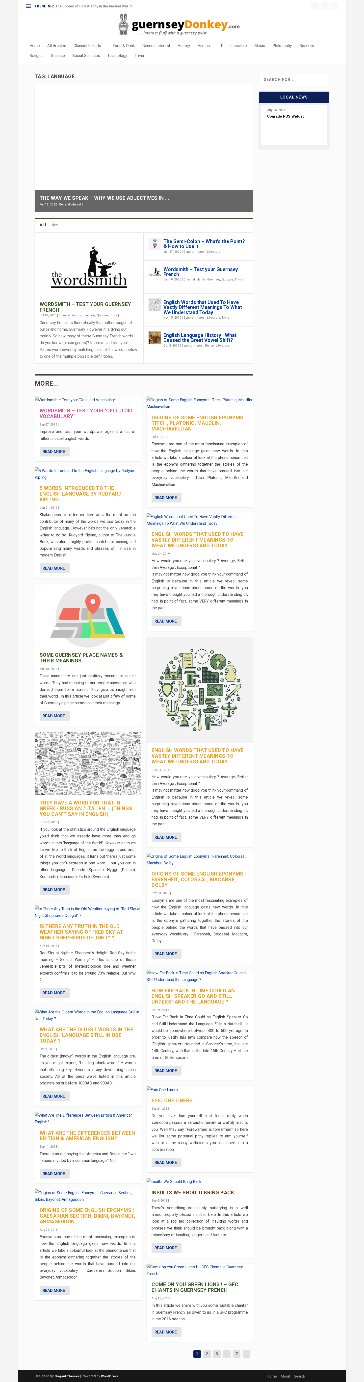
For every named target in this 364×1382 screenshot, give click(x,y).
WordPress (109, 1376)
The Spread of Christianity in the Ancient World (93, 6)
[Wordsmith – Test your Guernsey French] (89, 267)
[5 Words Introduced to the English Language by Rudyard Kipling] (88, 474)
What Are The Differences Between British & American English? (87, 1136)
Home (34, 46)
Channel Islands (87, 46)
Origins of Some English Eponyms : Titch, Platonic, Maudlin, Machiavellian (199, 423)
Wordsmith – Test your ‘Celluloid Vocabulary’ (86, 413)
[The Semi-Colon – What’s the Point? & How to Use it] (155, 244)
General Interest (156, 46)
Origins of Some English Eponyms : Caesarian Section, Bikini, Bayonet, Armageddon (87, 1216)
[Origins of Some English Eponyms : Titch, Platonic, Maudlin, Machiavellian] (200, 403)
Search (299, 1376)
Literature (238, 46)
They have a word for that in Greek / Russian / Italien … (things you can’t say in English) (86, 808)
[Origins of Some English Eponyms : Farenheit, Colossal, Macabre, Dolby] (200, 859)
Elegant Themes (66, 1376)
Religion (36, 56)
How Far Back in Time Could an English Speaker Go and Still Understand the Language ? (193, 996)
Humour (204, 46)
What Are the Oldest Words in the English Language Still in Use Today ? (86, 1035)
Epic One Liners (172, 1101)
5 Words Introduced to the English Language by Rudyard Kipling (81, 494)
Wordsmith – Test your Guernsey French (85, 307)
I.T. (220, 46)
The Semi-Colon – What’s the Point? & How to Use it (204, 243)
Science (58, 56)
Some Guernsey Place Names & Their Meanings (81, 658)
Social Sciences (86, 56)
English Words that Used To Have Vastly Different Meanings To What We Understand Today (202, 307)
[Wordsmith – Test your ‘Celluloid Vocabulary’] (88, 400)
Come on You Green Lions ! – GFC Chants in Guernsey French (195, 1287)
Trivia (139, 56)
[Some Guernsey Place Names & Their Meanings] (88, 616)
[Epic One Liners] (200, 1089)
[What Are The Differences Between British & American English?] (88, 1118)
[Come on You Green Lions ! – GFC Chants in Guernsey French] (200, 1270)
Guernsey (88, 315)
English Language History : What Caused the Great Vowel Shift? (199, 337)
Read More (54, 451)
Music (259, 46)
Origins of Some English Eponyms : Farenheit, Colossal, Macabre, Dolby (199, 879)
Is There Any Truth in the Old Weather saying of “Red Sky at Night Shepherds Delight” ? (81, 932)
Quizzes (306, 46)
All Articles (56, 46)
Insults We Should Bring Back (193, 1193)
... (227, 1354)
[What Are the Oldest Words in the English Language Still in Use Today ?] (88, 1015)
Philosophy (282, 46)
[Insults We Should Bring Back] (200, 1181)
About (285, 1376)
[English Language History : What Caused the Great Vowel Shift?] (155, 337)
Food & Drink (124, 46)
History (184, 46)
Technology (117, 56)
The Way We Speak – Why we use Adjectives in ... (104, 198)
